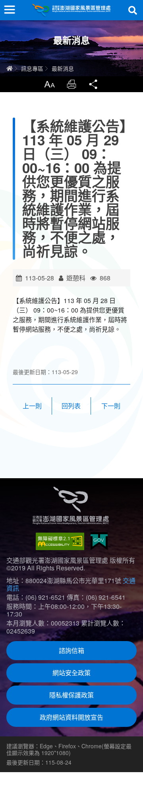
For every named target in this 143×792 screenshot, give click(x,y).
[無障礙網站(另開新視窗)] (60, 541)
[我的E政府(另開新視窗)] (99, 541)
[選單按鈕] (9, 9)
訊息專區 (32, 68)
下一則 (110, 405)
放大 (49, 84)
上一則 (32, 405)
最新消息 (63, 68)
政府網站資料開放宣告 (71, 717)
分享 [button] (94, 84)
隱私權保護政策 (71, 694)
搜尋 (132, 10)
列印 (71, 84)
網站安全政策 (71, 672)
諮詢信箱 (71, 650)
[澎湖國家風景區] (71, 10)
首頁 (9, 68)
